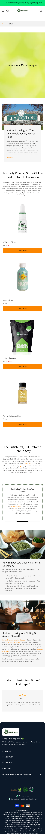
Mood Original (8, 300)
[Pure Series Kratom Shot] (22, 393)
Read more (9, 158)
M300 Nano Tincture (10, 242)
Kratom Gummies (9, 358)
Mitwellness (24, 810)
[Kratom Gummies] (22, 335)
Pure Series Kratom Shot (12, 416)
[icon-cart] (40, 10)
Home (4, 24)
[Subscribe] (40, 779)
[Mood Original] (22, 277)
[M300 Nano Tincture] (22, 219)
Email (5, 780)
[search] (7, 10)
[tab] (4, 237)
